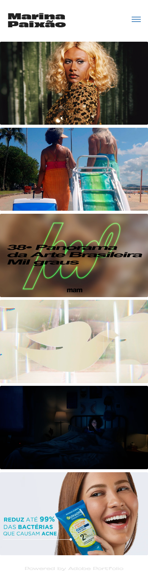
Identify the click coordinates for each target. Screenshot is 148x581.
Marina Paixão (38, 19)
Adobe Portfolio (95, 568)
